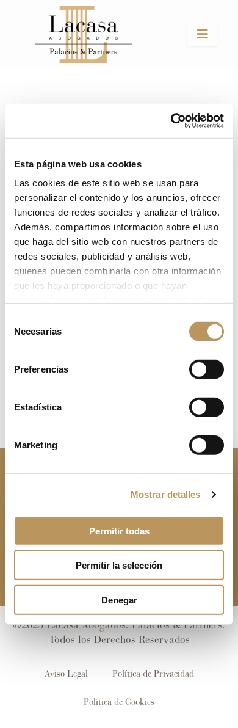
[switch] (206, 369)
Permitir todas (119, 530)
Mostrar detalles (166, 494)
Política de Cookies (119, 701)
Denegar (119, 599)
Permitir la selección (119, 565)
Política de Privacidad (153, 673)
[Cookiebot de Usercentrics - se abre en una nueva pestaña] (171, 121)
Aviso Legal (66, 673)
